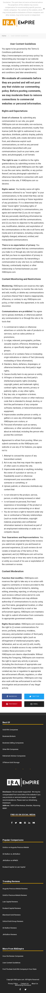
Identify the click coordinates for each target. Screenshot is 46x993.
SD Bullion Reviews (10, 928)
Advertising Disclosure (23, 985)
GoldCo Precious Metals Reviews (15, 895)
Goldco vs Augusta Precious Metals (16, 847)
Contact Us (25, 983)
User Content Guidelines (11, 963)
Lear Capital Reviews (10, 902)
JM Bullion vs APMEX (10, 860)
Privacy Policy (13, 983)
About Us (35, 983)
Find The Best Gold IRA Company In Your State (19, 969)
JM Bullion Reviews (10, 934)
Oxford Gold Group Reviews (13, 921)
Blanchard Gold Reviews (11, 915)
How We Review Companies (13, 956)
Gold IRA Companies (10, 730)
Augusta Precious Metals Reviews (15, 889)
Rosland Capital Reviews (12, 908)
